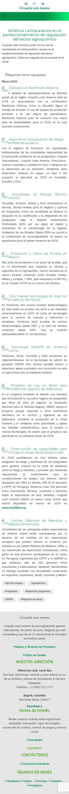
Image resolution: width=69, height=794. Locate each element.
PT (34, 4)
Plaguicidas (11, 591)
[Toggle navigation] (4, 16)
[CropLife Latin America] (34, 8)
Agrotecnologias (14, 583)
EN (43, 4)
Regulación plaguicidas (38, 591)
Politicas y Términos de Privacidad (34, 646)
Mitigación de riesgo (31, 599)
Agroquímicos (38, 583)
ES (26, 4)
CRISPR (9, 599)
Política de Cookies (34, 655)
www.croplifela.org (14, 507)
